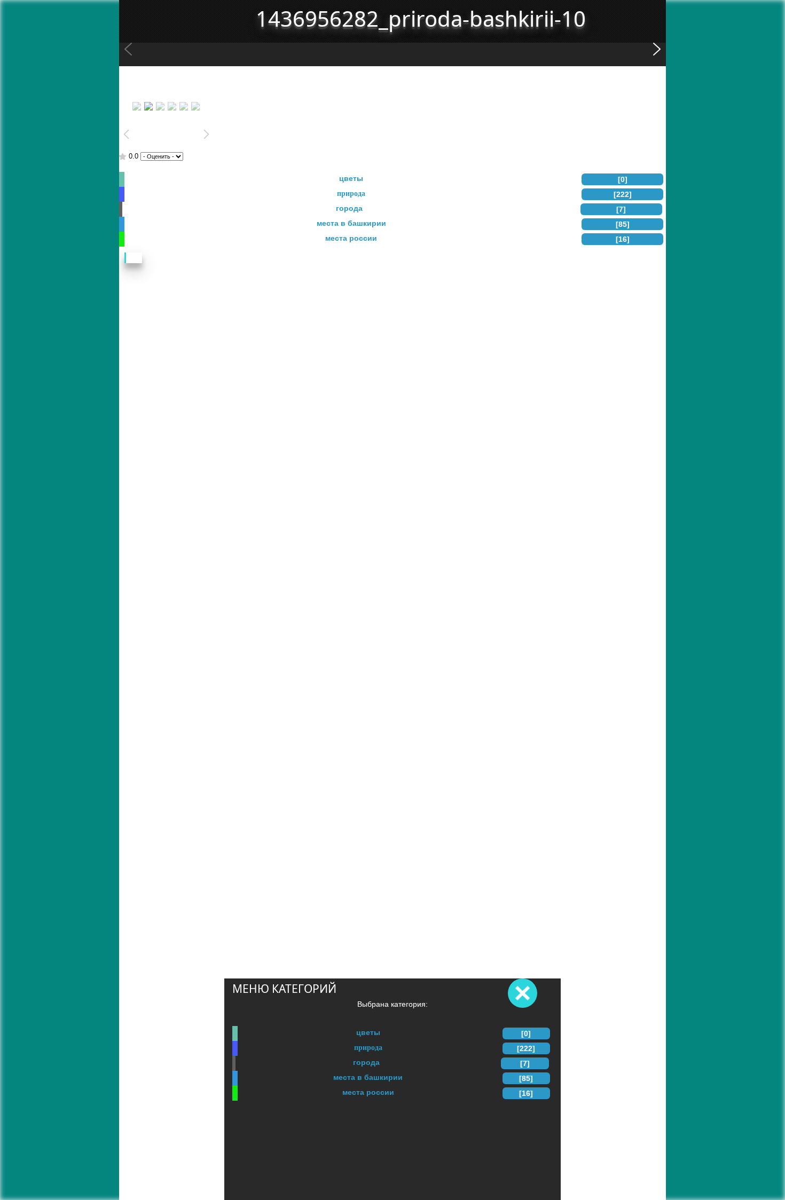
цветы (368, 1032)
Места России (368, 1092)
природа (368, 1047)
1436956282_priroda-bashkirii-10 (421, 18)
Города (366, 1062)
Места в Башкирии (368, 1077)
